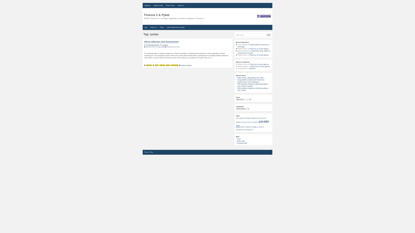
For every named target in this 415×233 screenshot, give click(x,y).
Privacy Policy (170, 5)
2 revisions (165, 45)
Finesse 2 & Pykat (156, 15)
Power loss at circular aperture (259, 49)
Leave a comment (186, 65)
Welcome (252, 68)
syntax (168, 65)
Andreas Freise (154, 45)
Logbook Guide (158, 5)
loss (245, 122)
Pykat (161, 27)
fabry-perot (262, 118)
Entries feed (241, 141)
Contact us (180, 5)
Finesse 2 (153, 27)
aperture (242, 118)
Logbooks (147, 5)
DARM (248, 118)
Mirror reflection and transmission (161, 41)
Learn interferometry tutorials (176, 27)
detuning (255, 118)
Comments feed (242, 143)
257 (147, 45)
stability (255, 127)
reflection (162, 65)
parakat (256, 122)
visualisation (249, 129)
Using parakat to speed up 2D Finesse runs (251, 80)
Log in (239, 139)
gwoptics (239, 122)
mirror (156, 65)
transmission (174, 65)
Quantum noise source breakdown (248, 82)
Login (145, 27)
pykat (242, 127)
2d (237, 118)
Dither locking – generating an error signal (250, 78)
